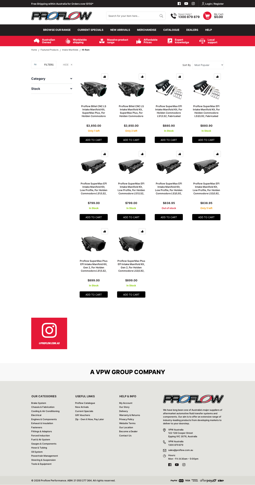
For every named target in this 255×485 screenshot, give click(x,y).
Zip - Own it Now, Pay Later (89, 419)
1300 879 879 (189, 17)
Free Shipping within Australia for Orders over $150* (62, 3)
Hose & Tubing (39, 447)
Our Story (124, 407)
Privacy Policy (126, 419)
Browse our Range (57, 29)
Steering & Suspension (43, 460)
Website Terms (127, 423)
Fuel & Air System (40, 439)
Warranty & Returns (129, 415)
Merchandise (146, 29)
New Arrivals (120, 29)
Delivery (123, 411)
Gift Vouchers (82, 415)
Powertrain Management (44, 455)
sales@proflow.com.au (180, 450)
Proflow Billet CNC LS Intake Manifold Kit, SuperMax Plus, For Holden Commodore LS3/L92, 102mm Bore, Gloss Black (131, 114)
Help (208, 29)
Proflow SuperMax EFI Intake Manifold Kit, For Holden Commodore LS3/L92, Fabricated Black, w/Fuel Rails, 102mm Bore (206, 114)
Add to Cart (94, 139)
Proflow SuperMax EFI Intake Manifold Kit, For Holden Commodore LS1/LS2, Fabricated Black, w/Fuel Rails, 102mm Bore (168, 114)
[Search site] (161, 16)
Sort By (186, 65)
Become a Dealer (128, 431)
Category (38, 78)
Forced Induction (40, 435)
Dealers (192, 29)
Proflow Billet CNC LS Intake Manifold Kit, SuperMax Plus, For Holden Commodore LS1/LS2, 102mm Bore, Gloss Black (93, 114)
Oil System (37, 451)
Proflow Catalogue (85, 403)
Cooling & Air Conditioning (45, 411)
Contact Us (125, 435)
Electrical (36, 415)
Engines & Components (44, 419)
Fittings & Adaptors (41, 431)
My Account (125, 403)
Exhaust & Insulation (42, 423)
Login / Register (214, 3)
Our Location (126, 427)
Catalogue (171, 29)
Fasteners (36, 427)
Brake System (38, 403)
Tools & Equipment (41, 464)
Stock (35, 88)
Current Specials (90, 29)
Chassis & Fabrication (42, 407)
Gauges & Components (43, 443)
